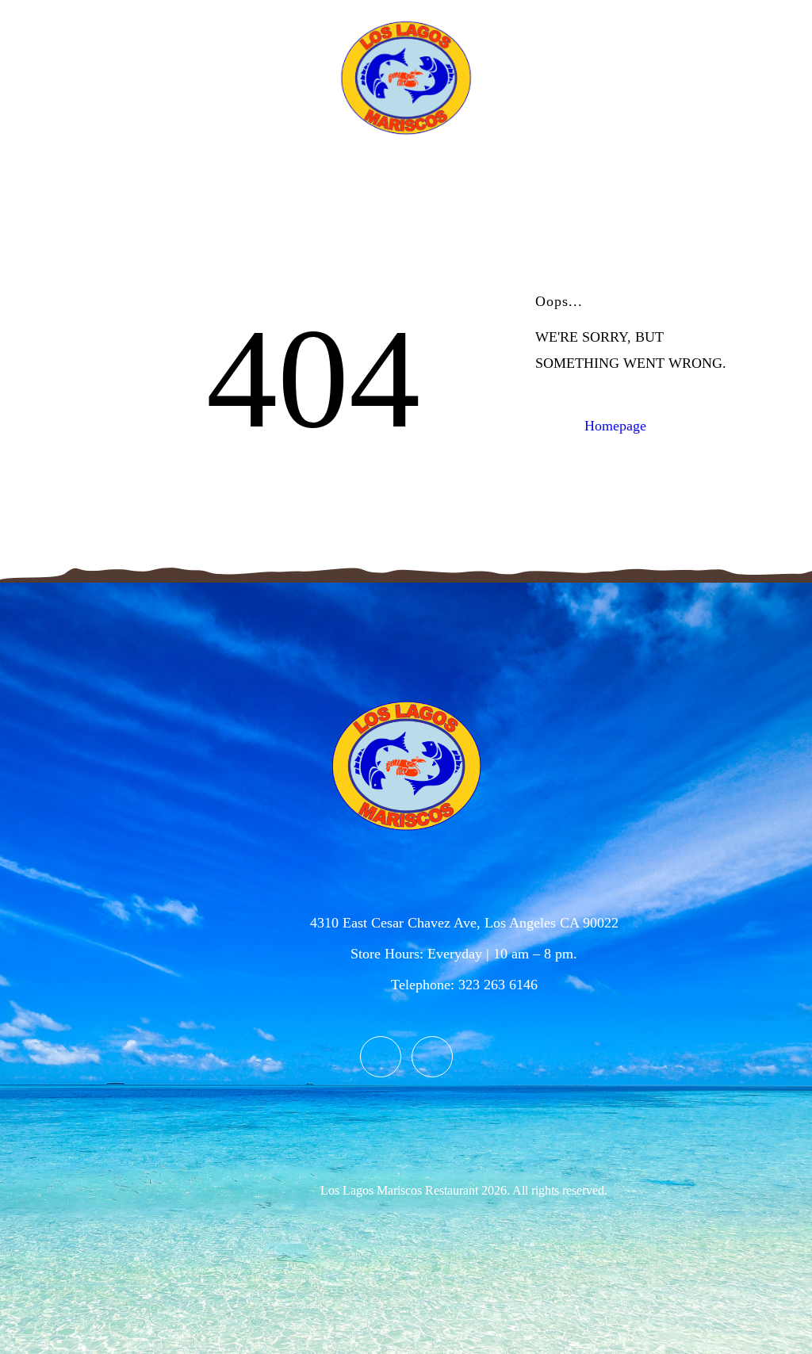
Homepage (615, 426)
